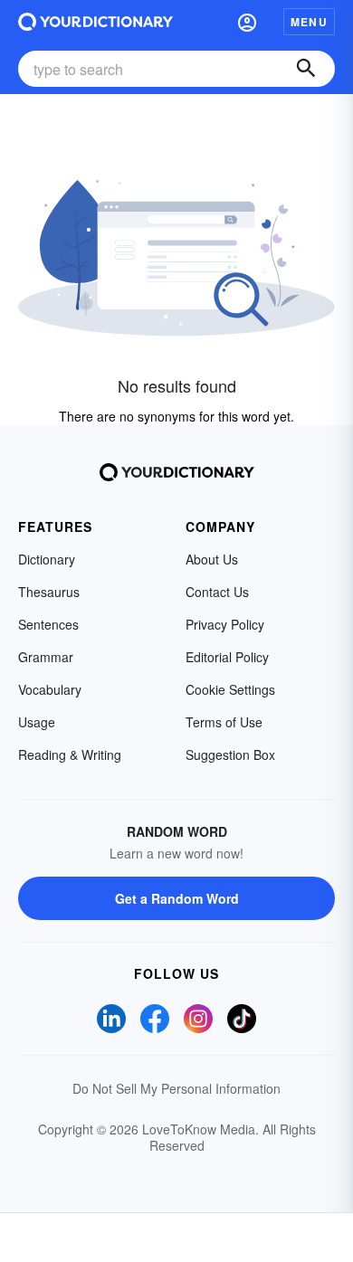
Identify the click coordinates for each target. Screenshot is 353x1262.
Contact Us (217, 592)
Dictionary (46, 559)
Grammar (45, 657)
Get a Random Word (177, 898)
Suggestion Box (230, 754)
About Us (212, 559)
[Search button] (306, 68)
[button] (247, 22)
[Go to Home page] (95, 22)
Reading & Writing (69, 754)
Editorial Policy (227, 657)
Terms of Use (224, 722)
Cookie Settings (230, 689)
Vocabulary (49, 689)
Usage (36, 722)
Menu (309, 22)
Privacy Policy (225, 624)
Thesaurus (49, 592)
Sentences (48, 624)
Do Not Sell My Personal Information (176, 1088)
